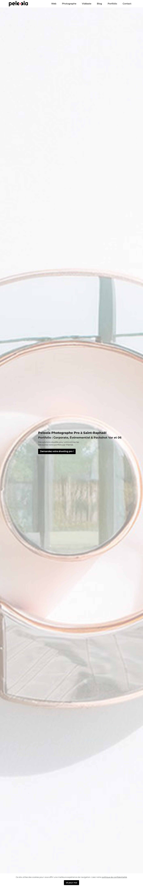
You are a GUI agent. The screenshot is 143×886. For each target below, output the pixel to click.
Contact (127, 3)
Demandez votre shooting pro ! (57, 451)
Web (53, 3)
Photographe (69, 3)
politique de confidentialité (114, 877)
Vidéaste (86, 3)
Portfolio (112, 3)
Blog (99, 3)
